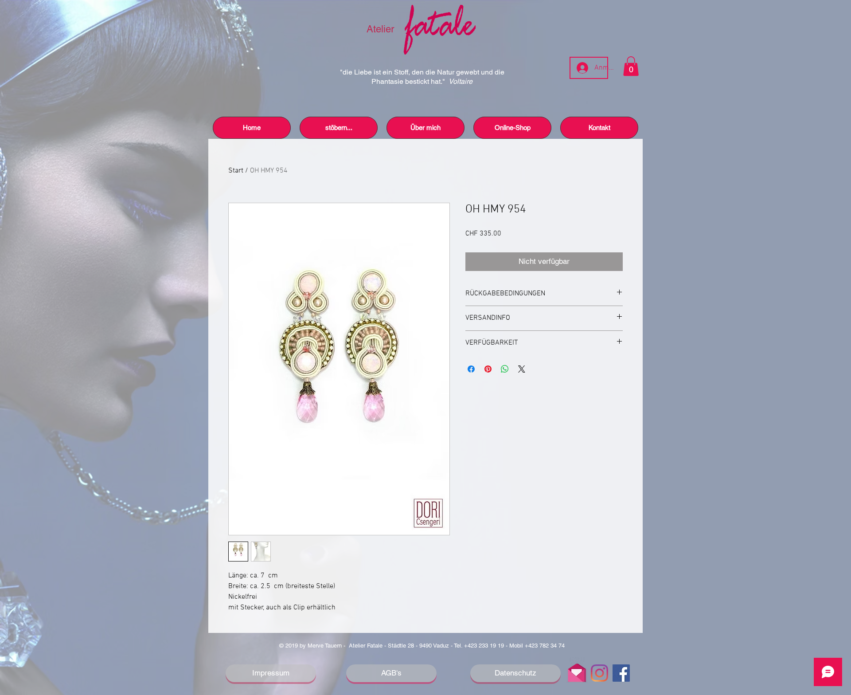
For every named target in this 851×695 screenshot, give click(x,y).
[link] (631, 66)
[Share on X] (521, 369)
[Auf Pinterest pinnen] (488, 369)
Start (235, 170)
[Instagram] (599, 673)
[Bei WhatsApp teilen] (505, 369)
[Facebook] (621, 673)
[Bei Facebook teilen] (471, 369)
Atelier (382, 29)
